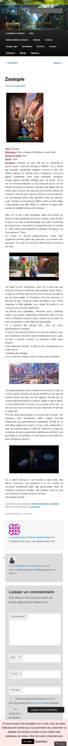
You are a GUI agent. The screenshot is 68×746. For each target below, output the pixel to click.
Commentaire (18, 616)
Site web (15, 689)
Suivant (58, 62)
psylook (55, 503)
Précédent (11, 62)
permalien (35, 506)
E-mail (16, 673)
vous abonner (37, 702)
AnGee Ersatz (43, 537)
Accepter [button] (28, 741)
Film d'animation (39, 503)
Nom (16, 657)
